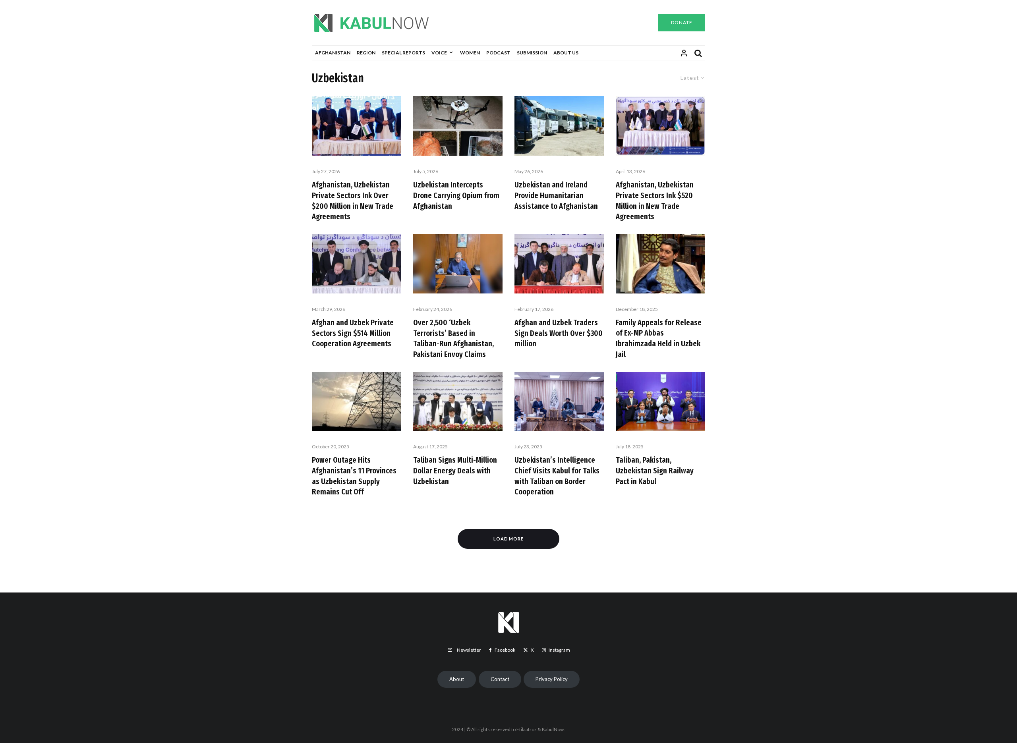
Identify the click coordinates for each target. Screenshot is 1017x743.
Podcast (498, 53)
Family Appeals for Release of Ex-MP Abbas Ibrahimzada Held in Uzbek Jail (659, 338)
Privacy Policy (552, 679)
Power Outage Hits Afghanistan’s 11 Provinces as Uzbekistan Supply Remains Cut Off (354, 475)
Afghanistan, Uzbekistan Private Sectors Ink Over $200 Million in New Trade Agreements (352, 200)
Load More (508, 538)
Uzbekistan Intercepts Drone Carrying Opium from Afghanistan (456, 195)
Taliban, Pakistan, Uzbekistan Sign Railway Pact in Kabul (655, 470)
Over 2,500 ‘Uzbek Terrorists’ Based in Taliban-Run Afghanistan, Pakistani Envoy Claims (453, 338)
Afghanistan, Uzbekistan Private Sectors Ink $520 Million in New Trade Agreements (655, 200)
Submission (532, 53)
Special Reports (403, 53)
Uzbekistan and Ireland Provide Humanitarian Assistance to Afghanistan (556, 195)
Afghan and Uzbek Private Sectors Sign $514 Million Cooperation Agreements (353, 333)
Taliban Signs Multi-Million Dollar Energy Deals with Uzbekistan (455, 470)
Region (366, 53)
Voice (439, 53)
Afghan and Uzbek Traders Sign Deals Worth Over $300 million (558, 333)
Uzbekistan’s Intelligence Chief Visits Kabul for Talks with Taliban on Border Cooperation (556, 475)
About (456, 679)
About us (565, 53)
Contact (500, 679)
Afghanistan (332, 53)
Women (470, 53)
